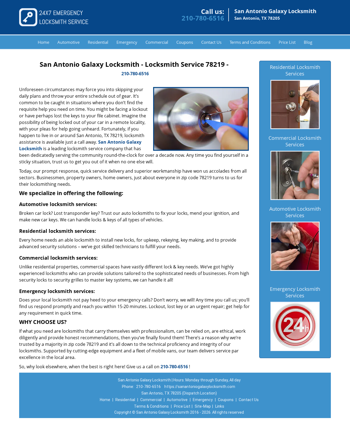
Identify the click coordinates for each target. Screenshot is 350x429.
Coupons (184, 42)
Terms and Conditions (250, 42)
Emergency (126, 42)
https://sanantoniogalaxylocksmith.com (199, 386)
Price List (287, 42)
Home (43, 42)
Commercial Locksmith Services (295, 141)
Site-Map (203, 406)
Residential (98, 42)
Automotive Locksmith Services (295, 212)
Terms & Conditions (151, 406)
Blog (308, 42)
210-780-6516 (203, 17)
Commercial (156, 42)
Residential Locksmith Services (295, 70)
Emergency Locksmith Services (295, 292)
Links (219, 406)
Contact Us (211, 42)
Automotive (68, 42)
